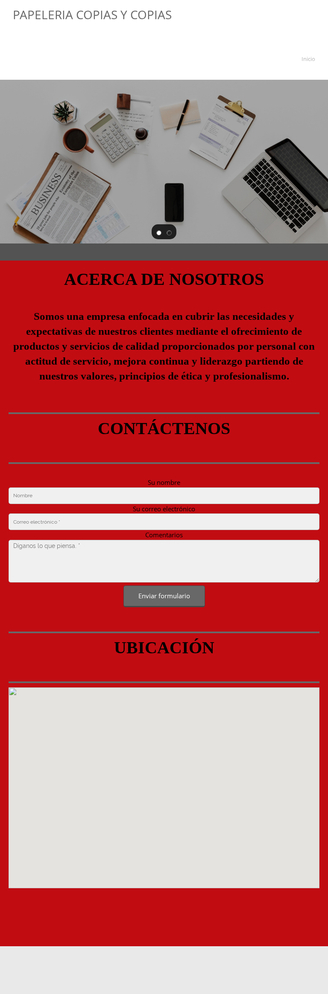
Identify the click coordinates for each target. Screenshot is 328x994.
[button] (159, 232)
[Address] (184, 900)
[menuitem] (306, 60)
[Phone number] (143, 900)
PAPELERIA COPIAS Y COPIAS (92, 14)
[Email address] (164, 900)
